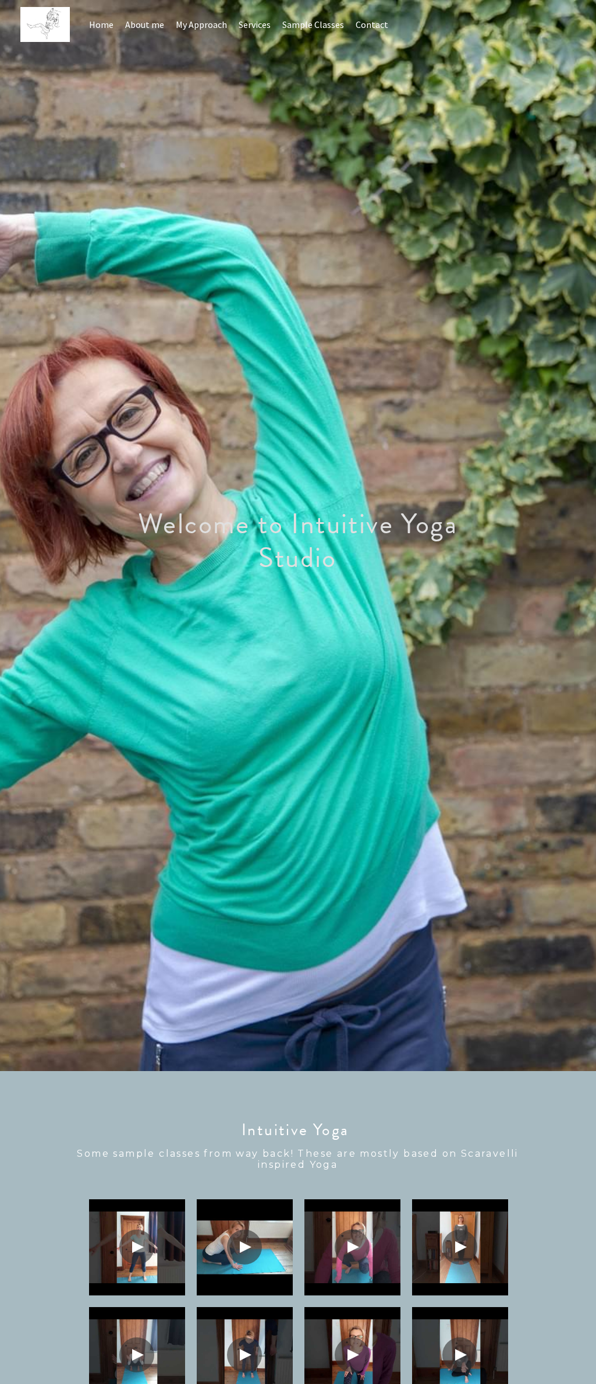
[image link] (50, 24)
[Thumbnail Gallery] (137, 1247)
